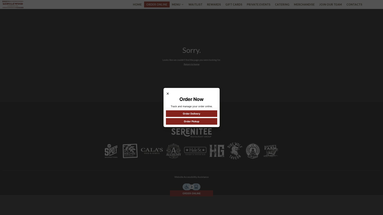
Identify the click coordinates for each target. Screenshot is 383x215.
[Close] (168, 93)
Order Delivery (191, 113)
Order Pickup (191, 121)
